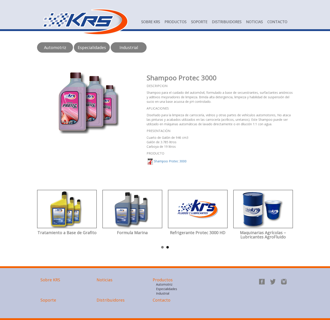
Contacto (277, 21)
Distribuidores (227, 21)
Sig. (301, 221)
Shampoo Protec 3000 (170, 161)
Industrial (162, 293)
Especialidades (166, 289)
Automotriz (164, 284)
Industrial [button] (128, 47)
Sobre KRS (150, 21)
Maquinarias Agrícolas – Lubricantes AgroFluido (263, 234)
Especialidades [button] (92, 47)
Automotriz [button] (55, 47)
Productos (176, 21)
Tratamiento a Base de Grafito (67, 232)
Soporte (199, 21)
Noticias (254, 21)
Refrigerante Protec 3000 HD (197, 232)
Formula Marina (132, 232)
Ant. (28, 221)
